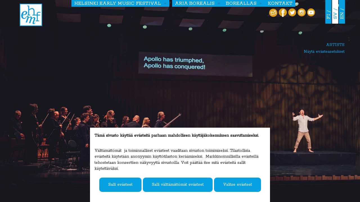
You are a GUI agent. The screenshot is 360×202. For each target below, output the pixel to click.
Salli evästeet (120, 184)
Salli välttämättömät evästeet (178, 184)
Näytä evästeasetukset (324, 51)
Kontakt (280, 3)
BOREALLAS (241, 3)
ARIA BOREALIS (195, 3)
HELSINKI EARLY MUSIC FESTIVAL (117, 3)
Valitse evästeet (237, 184)
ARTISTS (335, 44)
